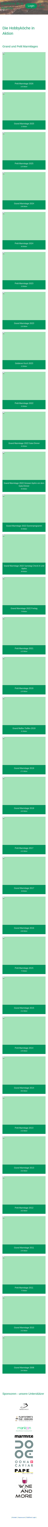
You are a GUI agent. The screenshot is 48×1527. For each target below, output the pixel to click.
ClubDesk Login (31, 1517)
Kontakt (14, 1517)
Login (31, 5)
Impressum (21, 1517)
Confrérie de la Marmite (12, 6)
